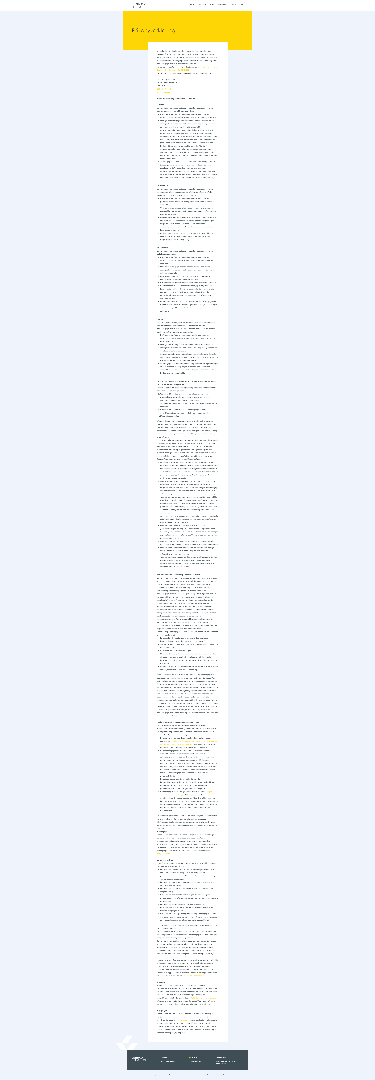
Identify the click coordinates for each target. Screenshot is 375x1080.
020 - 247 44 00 (167, 1061)
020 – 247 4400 (164, 89)
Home (192, 4)
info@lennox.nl (163, 92)
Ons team (202, 4)
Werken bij (222, 4)
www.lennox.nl (182, 1020)
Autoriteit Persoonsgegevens (194, 976)
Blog (212, 4)
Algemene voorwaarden (194, 1075)
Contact (234, 4)
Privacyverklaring (175, 1075)
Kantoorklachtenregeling (216, 1075)
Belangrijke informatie (157, 1075)
